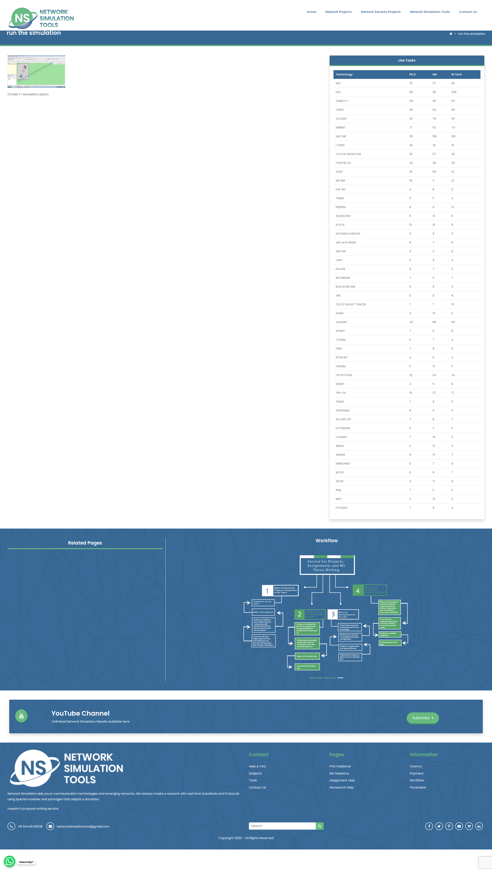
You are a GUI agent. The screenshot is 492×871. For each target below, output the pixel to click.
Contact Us (468, 12)
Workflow (417, 780)
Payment (417, 773)
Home (311, 12)
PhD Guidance (340, 766)
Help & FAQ (257, 766)
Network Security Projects (381, 12)
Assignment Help (342, 780)
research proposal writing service (32, 808)
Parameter (418, 787)
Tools (253, 780)
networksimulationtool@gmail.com (83, 826)
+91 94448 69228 (30, 826)
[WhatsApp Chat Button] (9, 861)
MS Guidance (339, 773)
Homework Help (341, 787)
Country (416, 766)
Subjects (255, 773)
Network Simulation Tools (430, 12)
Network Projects (338, 12)
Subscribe (421, 717)
